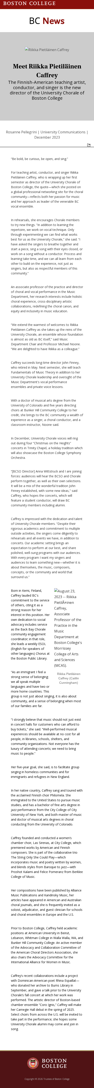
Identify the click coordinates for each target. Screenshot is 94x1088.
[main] (47, 547)
